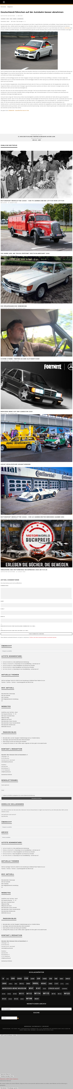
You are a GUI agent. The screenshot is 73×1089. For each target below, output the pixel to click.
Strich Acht (54, 988)
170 (7, 978)
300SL (36, 983)
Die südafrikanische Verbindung (14, 306)
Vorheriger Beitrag (36, 134)
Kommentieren (4, 585)
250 (50, 979)
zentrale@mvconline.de (7, 761)
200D (19, 979)
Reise (11, 18)
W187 (22, 999)
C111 (62, 983)
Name (2, 601)
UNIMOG (64, 988)
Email (2, 790)
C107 (56, 983)
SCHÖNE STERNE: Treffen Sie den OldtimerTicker (20, 359)
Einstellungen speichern (13, 1088)
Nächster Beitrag (36, 138)
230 (38, 978)
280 (56, 979)
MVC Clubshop (4, 697)
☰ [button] (4, 1)
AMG (50, 983)
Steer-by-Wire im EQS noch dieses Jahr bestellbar (14, 741)
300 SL (21, 983)
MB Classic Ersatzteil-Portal (7, 715)
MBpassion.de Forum (6, 719)
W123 (67, 993)
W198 (29, 998)
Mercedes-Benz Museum (14, 988)
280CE (68, 979)
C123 (67, 983)
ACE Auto (67, 28)
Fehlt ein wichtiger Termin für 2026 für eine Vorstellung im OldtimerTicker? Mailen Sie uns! (23, 680)
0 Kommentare (20, 18)
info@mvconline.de (6, 771)
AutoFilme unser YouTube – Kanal (9, 712)
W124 (4, 999)
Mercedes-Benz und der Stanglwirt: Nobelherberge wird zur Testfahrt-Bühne (21, 738)
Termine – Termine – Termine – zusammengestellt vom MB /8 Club (17, 682)
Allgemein (3, 18)
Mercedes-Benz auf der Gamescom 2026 (17, 411)
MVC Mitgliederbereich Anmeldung (9, 699)
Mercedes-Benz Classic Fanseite (9, 721)
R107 (38, 988)
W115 (46, 993)
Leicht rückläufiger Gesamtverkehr (16, 464)
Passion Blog (9, 732)
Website (3, 616)
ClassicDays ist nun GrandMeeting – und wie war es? (27, 663)
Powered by (9, 1079)
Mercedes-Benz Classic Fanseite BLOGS (10, 723)
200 (13, 978)
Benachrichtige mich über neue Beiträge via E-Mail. (15, 630)
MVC (31, 988)
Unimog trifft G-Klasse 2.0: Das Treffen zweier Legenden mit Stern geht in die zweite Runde (25, 743)
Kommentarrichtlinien (6, 774)
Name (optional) (5, 785)
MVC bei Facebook (5, 695)
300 (16, 983)
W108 (9, 993)
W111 (21, 994)
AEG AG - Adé (36, 140)
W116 (53, 994)
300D (28, 983)
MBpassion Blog (5, 717)
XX (2, 700)
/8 (3, 979)
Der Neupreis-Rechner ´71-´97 (8, 714)
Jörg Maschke (5, 360)
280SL (10, 983)
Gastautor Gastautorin (8, 15)
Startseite (3, 6)
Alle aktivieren (3, 1088)
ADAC (2, 466)
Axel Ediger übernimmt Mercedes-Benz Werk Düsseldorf (16, 739)
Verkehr (14, 18)
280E (4, 983)
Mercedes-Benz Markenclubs (8, 724)
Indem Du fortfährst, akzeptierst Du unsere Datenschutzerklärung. (19, 795)
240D (45, 979)
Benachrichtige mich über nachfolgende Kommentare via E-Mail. (18, 626)
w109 (15, 993)
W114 (37, 993)
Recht (8, 18)
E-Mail (2, 608)
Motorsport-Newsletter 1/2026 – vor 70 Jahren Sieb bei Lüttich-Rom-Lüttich (32, 200)
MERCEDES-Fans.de (6, 726)
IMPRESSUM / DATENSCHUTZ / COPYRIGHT (36, 1026)
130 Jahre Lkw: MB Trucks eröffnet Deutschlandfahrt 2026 (25, 253)
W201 (37, 999)
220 (26, 978)
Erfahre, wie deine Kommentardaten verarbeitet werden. (43, 637)
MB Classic (4, 202)
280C (61, 979)
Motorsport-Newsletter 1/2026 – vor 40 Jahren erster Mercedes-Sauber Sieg (32, 517)
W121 (60, 993)
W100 (3, 993)
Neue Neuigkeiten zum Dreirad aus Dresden (24, 665)
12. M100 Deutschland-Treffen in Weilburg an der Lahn (36, 136)
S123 (44, 988)
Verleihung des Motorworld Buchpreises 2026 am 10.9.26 (24, 569)
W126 (10, 999)
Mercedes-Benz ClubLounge (8, 693)
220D (32, 979)
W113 (29, 993)
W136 (16, 999)
